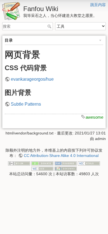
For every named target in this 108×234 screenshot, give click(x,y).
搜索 (50, 26)
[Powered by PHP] (66, 163)
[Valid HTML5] (89, 163)
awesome (94, 117)
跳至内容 (98, 4)
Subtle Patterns (26, 104)
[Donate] (42, 163)
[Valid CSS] (42, 168)
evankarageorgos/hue (32, 79)
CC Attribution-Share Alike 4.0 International (61, 155)
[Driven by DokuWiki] (66, 168)
